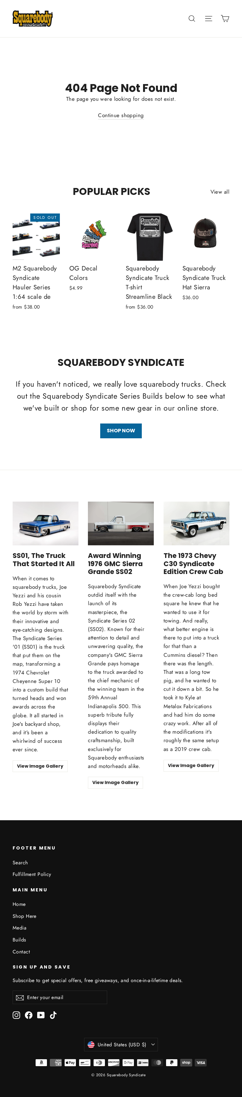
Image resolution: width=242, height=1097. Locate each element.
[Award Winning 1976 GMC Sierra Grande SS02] (121, 523)
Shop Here (25, 916)
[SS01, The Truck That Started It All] (45, 524)
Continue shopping (121, 115)
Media (19, 927)
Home (19, 904)
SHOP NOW (121, 430)
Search (20, 862)
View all (219, 192)
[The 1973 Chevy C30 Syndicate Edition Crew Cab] (196, 523)
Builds (19, 939)
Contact (21, 951)
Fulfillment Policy (32, 874)
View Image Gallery (40, 766)
